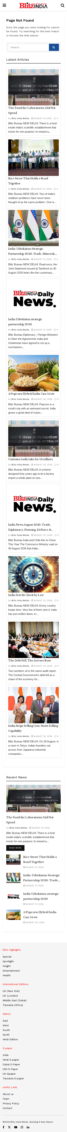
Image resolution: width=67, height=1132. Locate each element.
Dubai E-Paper (11, 1064)
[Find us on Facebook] (3, 1127)
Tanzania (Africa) (13, 1005)
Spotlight (8, 961)
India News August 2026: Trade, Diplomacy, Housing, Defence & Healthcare (29, 527)
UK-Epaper (9, 1073)
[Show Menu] (4, 5)
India (5, 1055)
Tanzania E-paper (13, 1078)
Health (7, 975)
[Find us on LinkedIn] (28, 1127)
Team (6, 1098)
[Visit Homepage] (33, 5)
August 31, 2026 (42, 118)
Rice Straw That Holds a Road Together (28, 181)
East (5, 1020)
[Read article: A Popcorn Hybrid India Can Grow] (33, 373)
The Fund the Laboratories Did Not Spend (31, 110)
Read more (16, 848)
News (12, 809)
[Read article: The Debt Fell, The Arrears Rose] (33, 640)
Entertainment (11, 970)
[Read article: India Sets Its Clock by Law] (33, 574)
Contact (7, 1108)
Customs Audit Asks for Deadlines (30, 459)
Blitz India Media (20, 118)
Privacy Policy (11, 1103)
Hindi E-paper (11, 1059)
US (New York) (11, 991)
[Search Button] (62, 5)
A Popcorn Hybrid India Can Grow (31, 393)
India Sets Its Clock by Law (26, 595)
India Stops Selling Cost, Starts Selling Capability (33, 728)
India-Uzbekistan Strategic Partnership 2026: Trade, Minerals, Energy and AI (31, 251)
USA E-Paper (10, 1069)
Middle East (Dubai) (14, 1000)
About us (8, 1094)
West (6, 1025)
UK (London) (10, 995)
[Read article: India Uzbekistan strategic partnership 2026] (33, 298)
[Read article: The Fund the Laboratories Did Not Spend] (33, 87)
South (6, 1030)
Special (7, 956)
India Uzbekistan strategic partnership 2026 (25, 321)
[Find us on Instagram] (22, 1127)
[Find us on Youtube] (15, 1127)
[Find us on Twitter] (9, 1127)
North (6, 1034)
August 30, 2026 (42, 399)
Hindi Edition (10, 1039)
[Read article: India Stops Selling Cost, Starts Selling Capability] (33, 705)
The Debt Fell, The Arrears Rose (29, 660)
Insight (7, 966)
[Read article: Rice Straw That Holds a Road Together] (33, 157)
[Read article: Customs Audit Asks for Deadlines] (33, 438)
